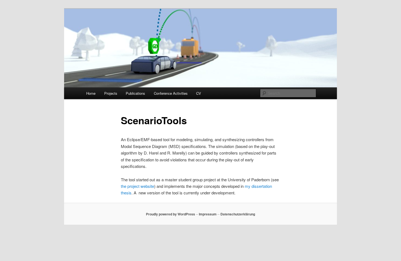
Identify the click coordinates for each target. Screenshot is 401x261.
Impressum (208, 214)
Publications (135, 93)
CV (198, 93)
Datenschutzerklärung (237, 214)
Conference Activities (171, 93)
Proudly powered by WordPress (170, 214)
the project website (137, 186)
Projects (110, 93)
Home (90, 93)
